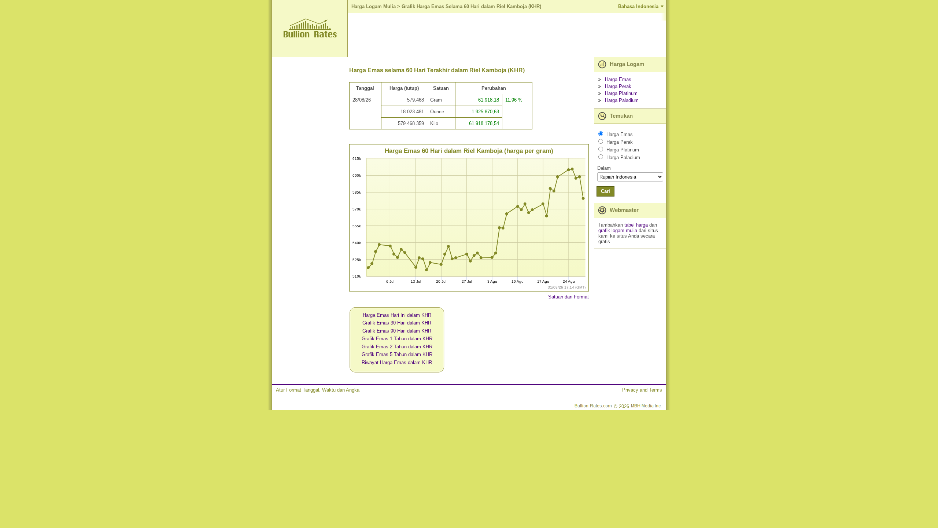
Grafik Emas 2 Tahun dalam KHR (397, 346)
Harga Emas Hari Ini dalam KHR (397, 315)
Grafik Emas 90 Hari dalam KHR (396, 331)
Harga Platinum (621, 93)
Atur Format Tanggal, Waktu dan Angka (317, 390)
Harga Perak (618, 86)
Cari (605, 191)
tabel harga (636, 225)
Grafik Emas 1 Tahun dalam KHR (397, 338)
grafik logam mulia (617, 230)
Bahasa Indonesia (638, 6)
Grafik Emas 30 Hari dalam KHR (396, 323)
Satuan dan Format (568, 297)
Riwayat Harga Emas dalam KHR (397, 362)
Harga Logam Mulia (373, 6)
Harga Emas (618, 79)
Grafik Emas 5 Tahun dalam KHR (397, 354)
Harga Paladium (622, 100)
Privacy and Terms (642, 390)
